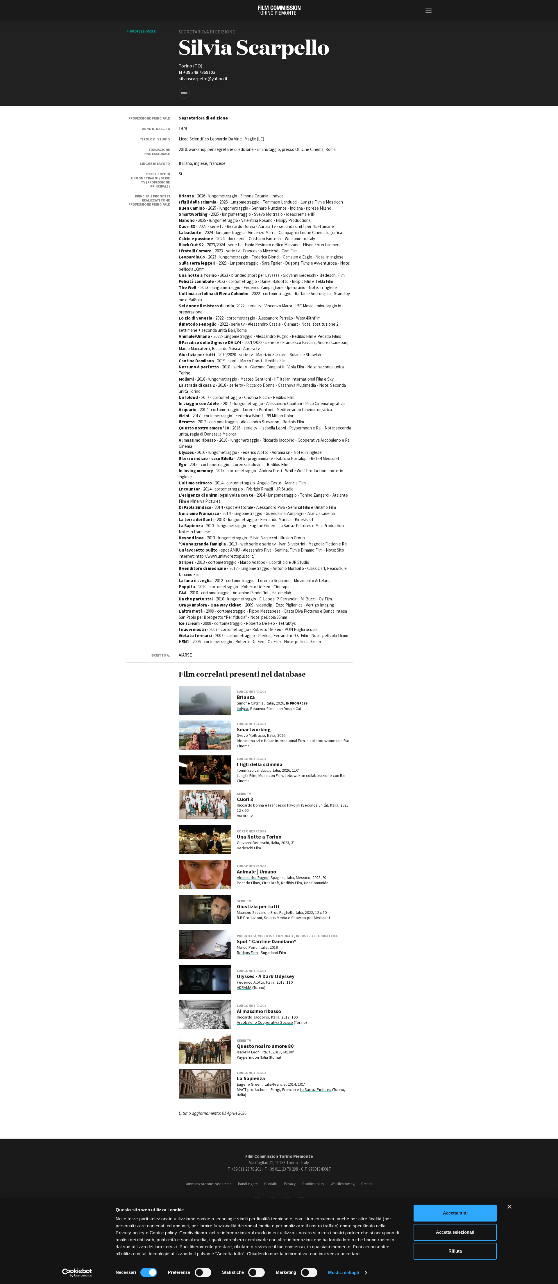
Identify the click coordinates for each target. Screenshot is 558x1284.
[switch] (203, 1272)
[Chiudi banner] (509, 1207)
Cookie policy (313, 1183)
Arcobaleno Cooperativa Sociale (265, 1022)
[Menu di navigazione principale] (428, 11)
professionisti (143, 31)
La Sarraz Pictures (316, 1089)
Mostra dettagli (343, 1272)
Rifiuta (455, 1251)
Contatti (270, 1183)
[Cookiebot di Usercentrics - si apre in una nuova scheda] (77, 1272)
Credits (366, 1183)
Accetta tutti (455, 1212)
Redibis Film (291, 882)
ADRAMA (244, 987)
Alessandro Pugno (253, 877)
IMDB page (184, 93)
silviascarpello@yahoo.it (203, 78)
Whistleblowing (343, 1183)
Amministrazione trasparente (208, 1183)
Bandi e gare (247, 1183)
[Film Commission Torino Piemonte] (279, 10)
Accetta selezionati (455, 1232)
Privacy (290, 1183)
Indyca (242, 708)
